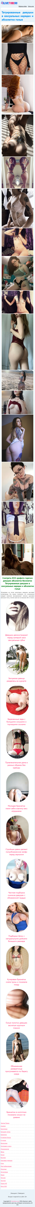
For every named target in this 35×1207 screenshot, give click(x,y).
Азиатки (3, 1126)
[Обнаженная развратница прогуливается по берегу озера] (17, 1062)
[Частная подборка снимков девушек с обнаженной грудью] (17, 888)
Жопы (2, 1152)
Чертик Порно (5, 1123)
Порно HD (4, 1183)
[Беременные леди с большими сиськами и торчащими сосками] (17, 715)
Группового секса (6, 1146)
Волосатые (4, 1143)
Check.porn (21, 1193)
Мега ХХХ (4, 1186)
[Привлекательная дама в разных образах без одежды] (17, 758)
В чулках (3, 1140)
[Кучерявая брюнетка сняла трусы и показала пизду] (17, 975)
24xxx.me (31, 6)
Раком (2, 1175)
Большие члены (5, 1132)
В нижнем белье (6, 1137)
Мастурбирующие (6, 1166)
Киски (2, 1155)
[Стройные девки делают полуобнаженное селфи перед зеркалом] (17, 845)
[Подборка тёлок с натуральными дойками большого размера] (17, 932)
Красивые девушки (6, 1160)
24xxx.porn (14, 1193)
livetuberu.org (15, 1201)
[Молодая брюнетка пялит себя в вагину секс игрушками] (17, 802)
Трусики (3, 1178)
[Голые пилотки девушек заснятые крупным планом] (17, 1019)
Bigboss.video (23, 6)
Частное (3, 1181)
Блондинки (4, 1129)
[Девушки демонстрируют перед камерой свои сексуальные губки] (17, 631)
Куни (2, 1163)
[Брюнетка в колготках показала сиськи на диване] (17, 1108)
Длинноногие (5, 1149)
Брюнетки (4, 1135)
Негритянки (4, 1172)
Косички (3, 1158)
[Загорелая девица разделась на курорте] (17, 674)
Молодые (4, 1169)
